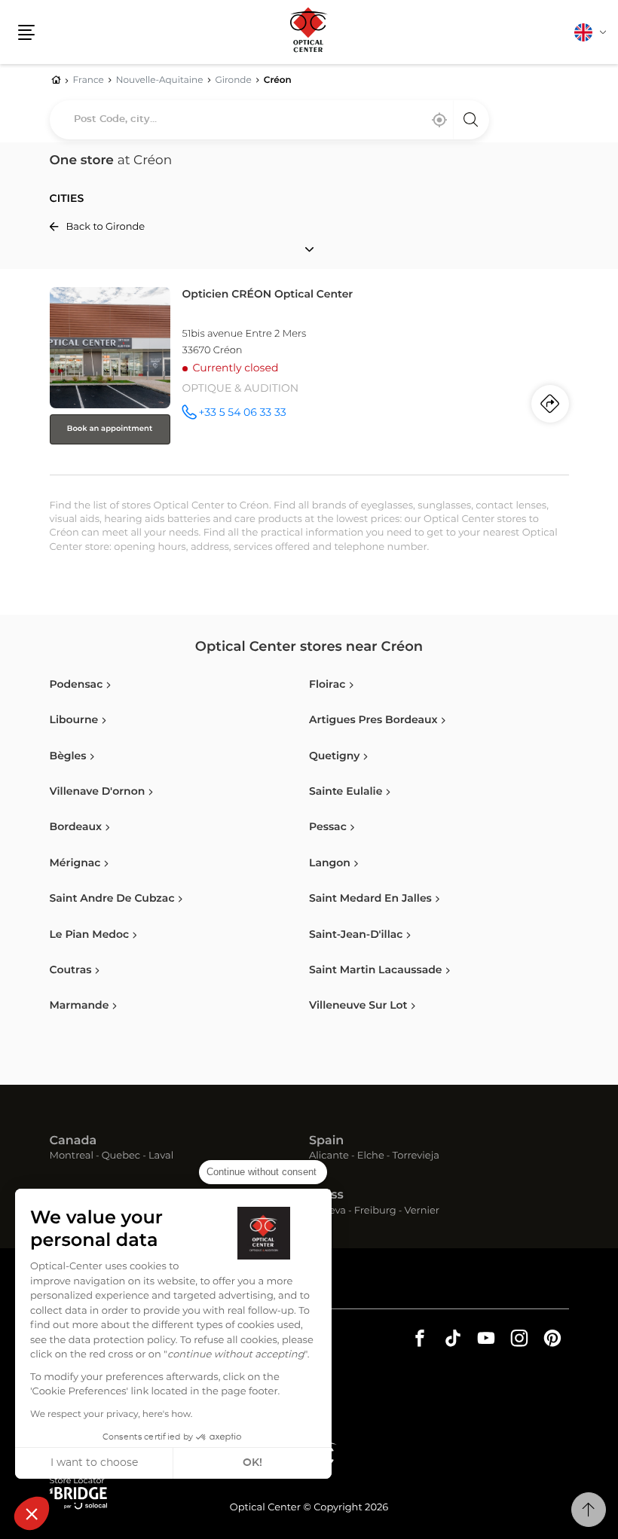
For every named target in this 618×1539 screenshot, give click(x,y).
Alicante (329, 1156)
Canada (73, 1141)
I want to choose (94, 1463)
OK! (252, 1463)
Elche (370, 1156)
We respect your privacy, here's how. (111, 1414)
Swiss (326, 1195)
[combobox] (269, 119)
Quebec (121, 1156)
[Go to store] (309, 378)
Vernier (421, 1211)
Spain (326, 1141)
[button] (32, 1513)
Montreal (71, 1156)
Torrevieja (416, 1156)
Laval (160, 1156)
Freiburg (375, 1211)
